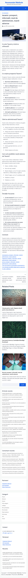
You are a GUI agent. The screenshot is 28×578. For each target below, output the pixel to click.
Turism (3, 518)
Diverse (3, 501)
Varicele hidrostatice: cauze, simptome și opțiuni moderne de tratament (14, 425)
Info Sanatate (5, 485)
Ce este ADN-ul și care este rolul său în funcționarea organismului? (12, 439)
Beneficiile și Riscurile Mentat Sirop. (16, 473)
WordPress (20, 574)
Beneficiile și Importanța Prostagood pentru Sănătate (13, 460)
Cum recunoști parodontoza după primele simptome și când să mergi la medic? (13, 407)
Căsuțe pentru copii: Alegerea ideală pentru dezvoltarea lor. (12, 309)
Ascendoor (8, 574)
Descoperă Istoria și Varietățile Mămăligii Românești (13, 341)
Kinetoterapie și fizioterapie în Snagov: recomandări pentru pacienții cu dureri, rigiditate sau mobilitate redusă (14, 428)
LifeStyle (4, 505)
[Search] (25, 8)
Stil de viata (4, 514)
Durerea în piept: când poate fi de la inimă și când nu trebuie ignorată (12, 414)
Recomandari (5, 13)
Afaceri (3, 497)
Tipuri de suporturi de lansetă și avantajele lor (13, 265)
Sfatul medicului (5, 512)
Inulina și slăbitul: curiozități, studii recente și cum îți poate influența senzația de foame (14, 410)
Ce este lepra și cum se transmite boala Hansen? (12, 397)
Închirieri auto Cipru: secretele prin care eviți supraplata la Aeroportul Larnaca (14, 403)
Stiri (3, 516)
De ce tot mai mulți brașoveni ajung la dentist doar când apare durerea (13, 417)
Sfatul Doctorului (6, 487)
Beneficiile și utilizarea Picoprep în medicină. (16, 469)
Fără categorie (5, 503)
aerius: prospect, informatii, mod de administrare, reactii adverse (10, 263)
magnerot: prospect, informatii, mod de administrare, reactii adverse (11, 259)
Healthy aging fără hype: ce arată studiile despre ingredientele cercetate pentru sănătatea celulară (12, 394)
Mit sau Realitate (5, 507)
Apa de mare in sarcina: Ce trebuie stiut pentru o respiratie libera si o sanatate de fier (12, 432)
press (4, 26)
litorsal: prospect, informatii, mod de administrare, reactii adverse (12, 373)
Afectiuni (4, 499)
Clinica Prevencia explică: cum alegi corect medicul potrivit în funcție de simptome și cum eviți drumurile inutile (14, 421)
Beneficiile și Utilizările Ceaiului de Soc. (13, 465)
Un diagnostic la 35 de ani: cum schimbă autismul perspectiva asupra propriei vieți (12, 435)
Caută (22, 385)
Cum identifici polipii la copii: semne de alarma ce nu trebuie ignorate (12, 400)
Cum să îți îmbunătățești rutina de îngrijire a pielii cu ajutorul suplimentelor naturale (12, 442)
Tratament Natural (6, 483)
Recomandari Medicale (14, 2)
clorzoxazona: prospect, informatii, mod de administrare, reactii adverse (12, 256)
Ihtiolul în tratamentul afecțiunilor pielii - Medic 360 (12, 459)
